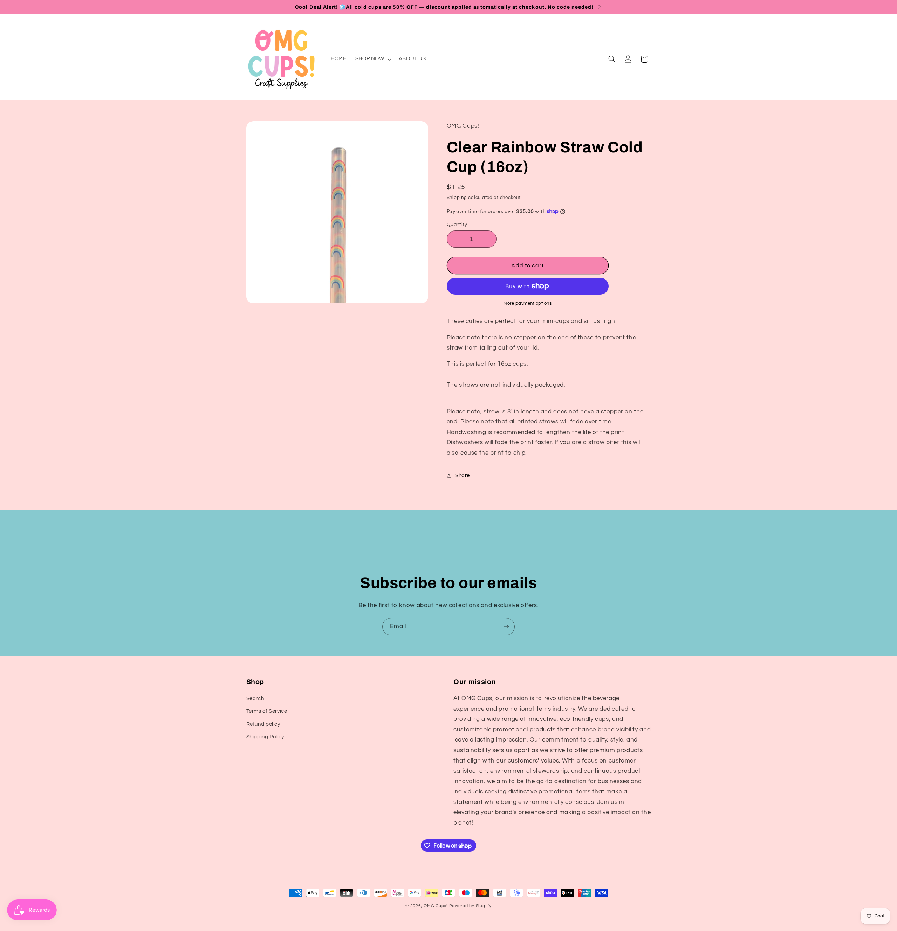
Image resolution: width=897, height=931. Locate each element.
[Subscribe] (506, 626)
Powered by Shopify (470, 906)
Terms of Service (266, 711)
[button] (372, 59)
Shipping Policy (265, 736)
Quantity (457, 224)
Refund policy (263, 724)
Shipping (457, 197)
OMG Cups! (436, 906)
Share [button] (462, 475)
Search (255, 698)
